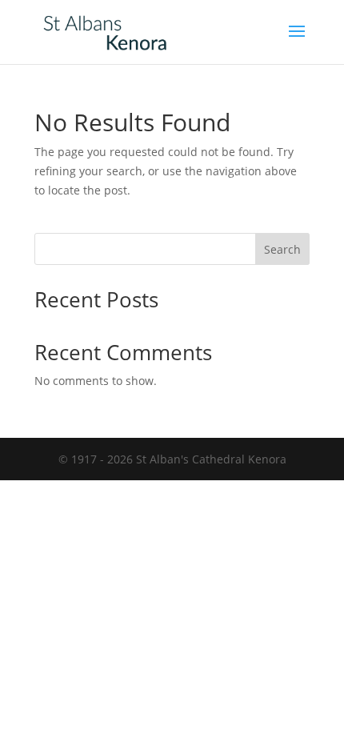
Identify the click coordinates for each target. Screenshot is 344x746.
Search (282, 249)
